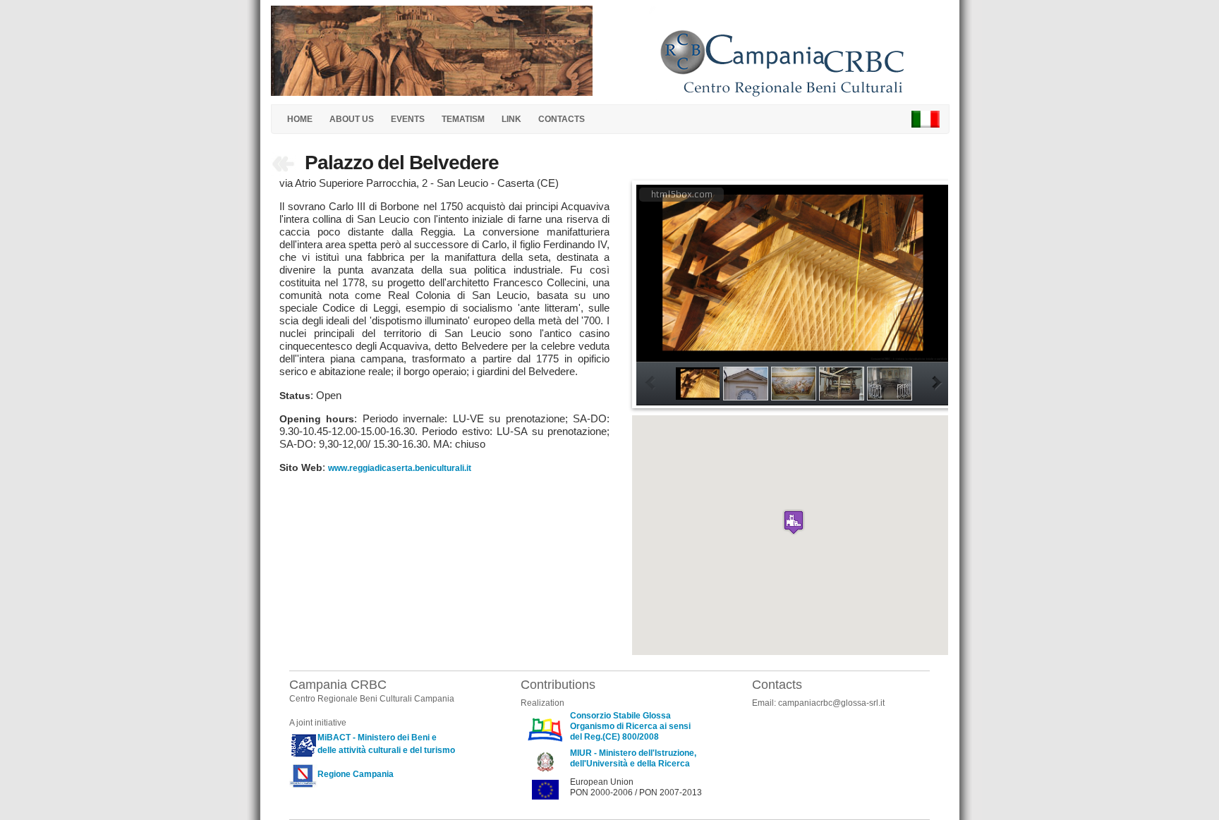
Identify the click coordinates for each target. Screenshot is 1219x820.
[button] (793, 522)
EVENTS (408, 119)
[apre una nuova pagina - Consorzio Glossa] (545, 728)
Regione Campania (355, 774)
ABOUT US (351, 119)
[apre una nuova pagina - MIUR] (545, 760)
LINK (511, 119)
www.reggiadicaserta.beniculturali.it (399, 468)
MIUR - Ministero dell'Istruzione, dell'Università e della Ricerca (633, 758)
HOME (300, 119)
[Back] (284, 166)
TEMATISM (463, 119)
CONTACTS (561, 119)
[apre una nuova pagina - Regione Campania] (303, 774)
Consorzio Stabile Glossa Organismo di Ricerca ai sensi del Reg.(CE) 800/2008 (630, 726)
